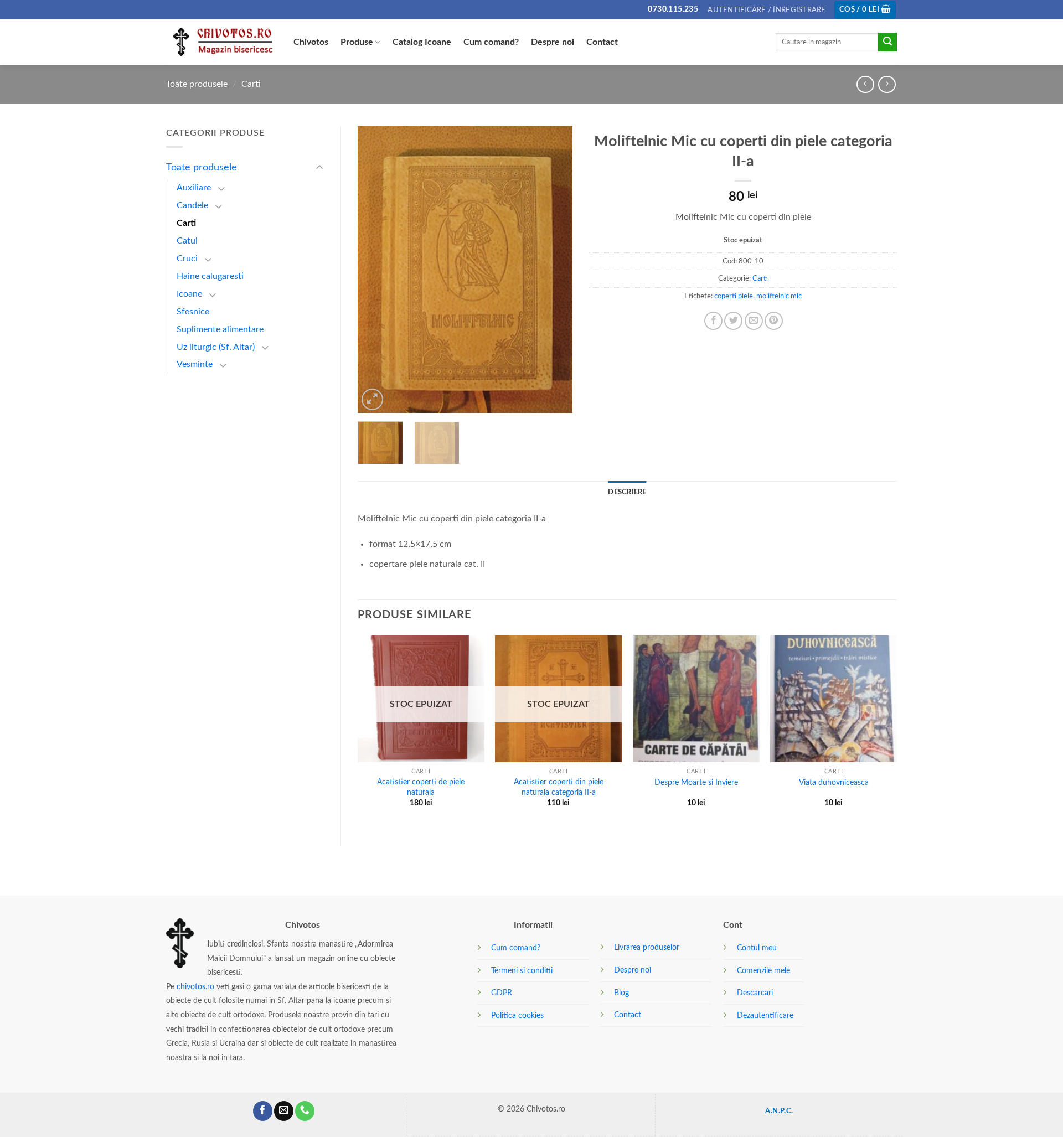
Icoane (189, 294)
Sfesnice (193, 311)
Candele (192, 205)
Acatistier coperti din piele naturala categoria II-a (558, 787)
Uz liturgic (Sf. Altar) (216, 347)
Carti (251, 84)
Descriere (627, 492)
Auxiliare (194, 187)
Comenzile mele (763, 971)
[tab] (627, 492)
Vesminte (195, 364)
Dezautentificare (765, 1015)
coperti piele (733, 296)
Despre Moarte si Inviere (696, 782)
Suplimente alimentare (220, 329)
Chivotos (310, 42)
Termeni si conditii (522, 971)
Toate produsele (197, 84)
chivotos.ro (195, 987)
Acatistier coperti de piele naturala (421, 787)
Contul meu (757, 948)
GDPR (501, 993)
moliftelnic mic (779, 296)
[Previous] (376, 269)
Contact (602, 42)
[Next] (554, 269)
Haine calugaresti (210, 276)
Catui (187, 240)
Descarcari (755, 993)
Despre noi (552, 42)
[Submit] (887, 42)
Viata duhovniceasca (834, 782)
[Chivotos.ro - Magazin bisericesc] (221, 42)
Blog (621, 993)
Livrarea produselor (646, 947)
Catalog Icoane (422, 42)
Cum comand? (491, 42)
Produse (356, 42)
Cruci (187, 258)
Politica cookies (517, 1015)
